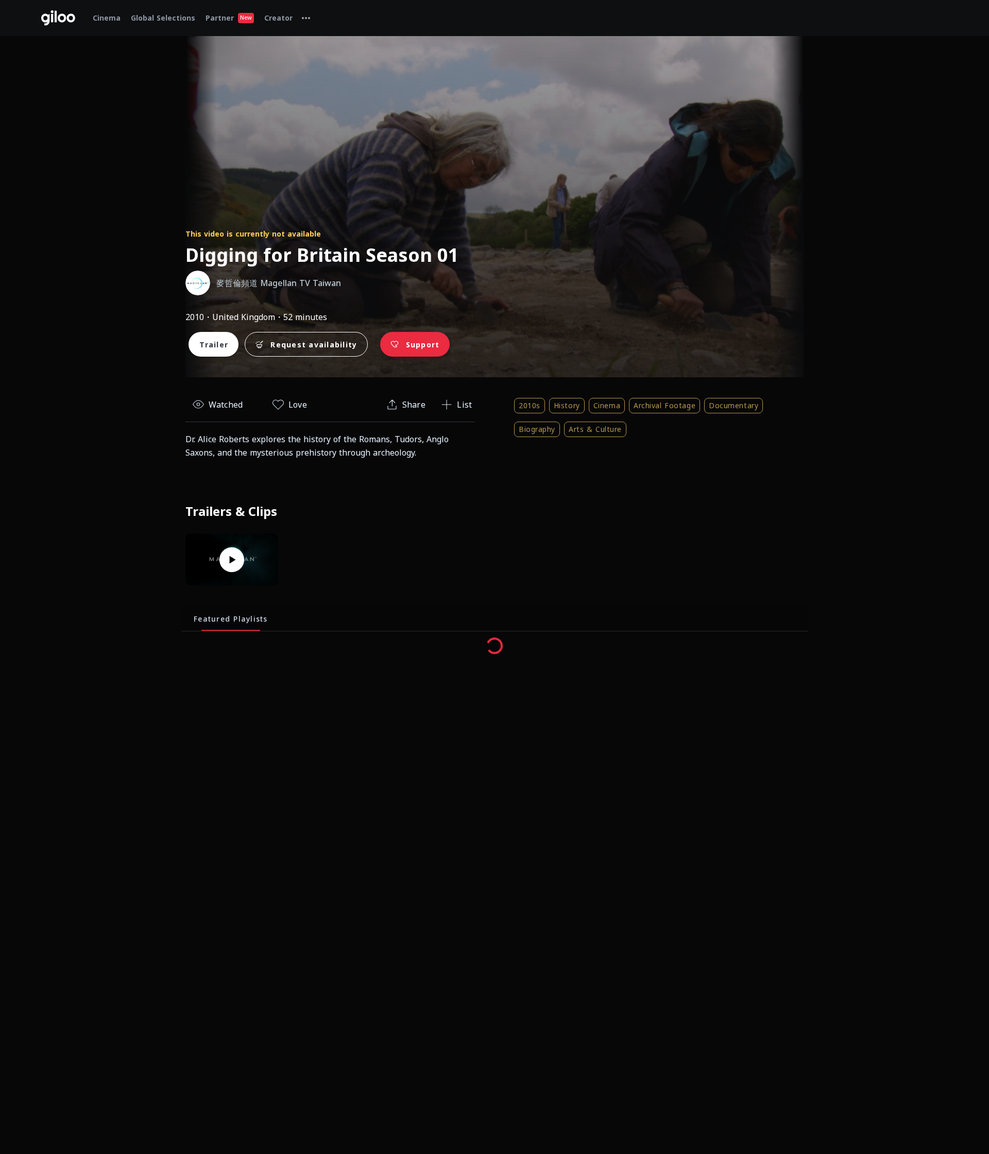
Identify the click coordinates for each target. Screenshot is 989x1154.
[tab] (306, 18)
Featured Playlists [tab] (231, 619)
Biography (537, 429)
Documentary (733, 405)
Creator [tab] (278, 18)
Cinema (606, 405)
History (567, 405)
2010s (529, 405)
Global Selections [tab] (163, 18)
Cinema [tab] (107, 18)
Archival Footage (664, 405)
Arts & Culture (595, 429)
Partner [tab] (229, 18)
